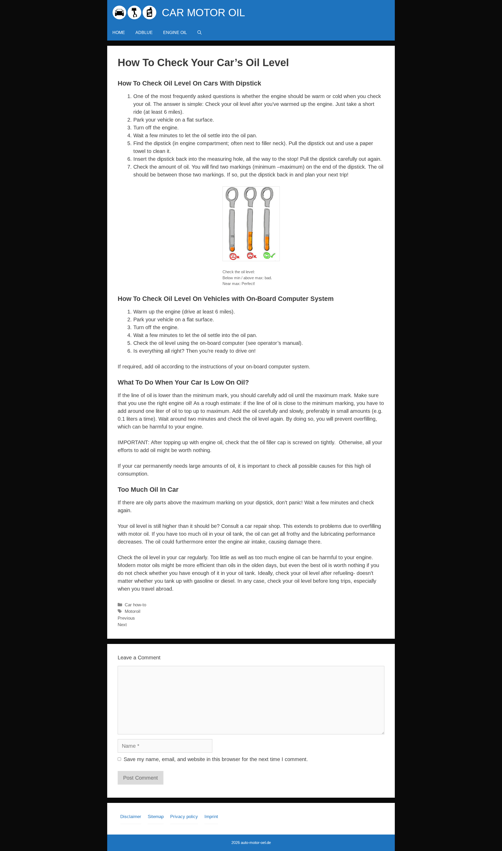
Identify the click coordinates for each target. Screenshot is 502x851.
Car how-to (135, 604)
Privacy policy (184, 816)
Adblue (144, 32)
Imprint (211, 816)
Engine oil (175, 32)
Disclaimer (130, 816)
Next (122, 624)
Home (118, 32)
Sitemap (156, 816)
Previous (126, 618)
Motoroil (132, 611)
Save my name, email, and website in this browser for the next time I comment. (216, 759)
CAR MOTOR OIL (203, 12)
